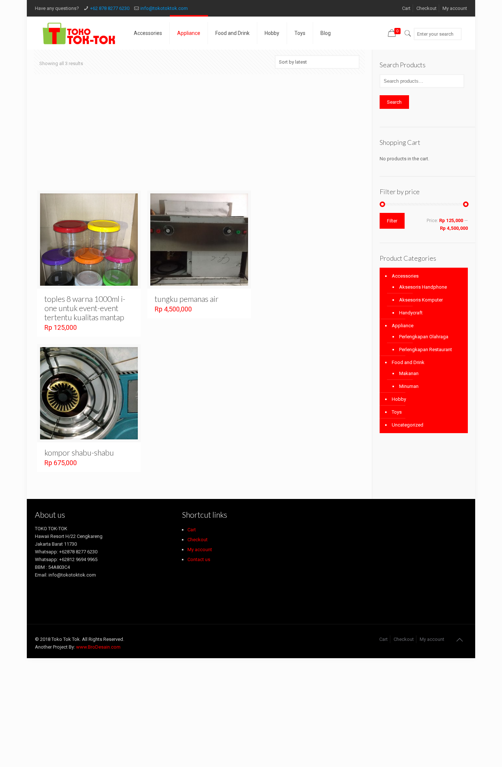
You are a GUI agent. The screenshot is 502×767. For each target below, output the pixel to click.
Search (394, 102)
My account (454, 8)
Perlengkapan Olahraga (423, 336)
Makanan (409, 373)
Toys (397, 412)
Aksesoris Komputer (421, 300)
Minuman (409, 386)
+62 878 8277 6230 (109, 8)
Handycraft (411, 312)
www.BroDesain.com (98, 647)
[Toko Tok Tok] (78, 33)
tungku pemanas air (187, 298)
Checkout (426, 8)
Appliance (402, 325)
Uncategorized (407, 425)
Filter (392, 221)
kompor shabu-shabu (79, 452)
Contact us (198, 559)
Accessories (405, 276)
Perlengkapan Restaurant (425, 349)
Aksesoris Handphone (423, 287)
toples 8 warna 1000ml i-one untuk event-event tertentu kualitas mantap (84, 308)
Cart (406, 8)
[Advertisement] (199, 136)
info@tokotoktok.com (164, 8)
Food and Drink (408, 362)
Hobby (399, 399)
